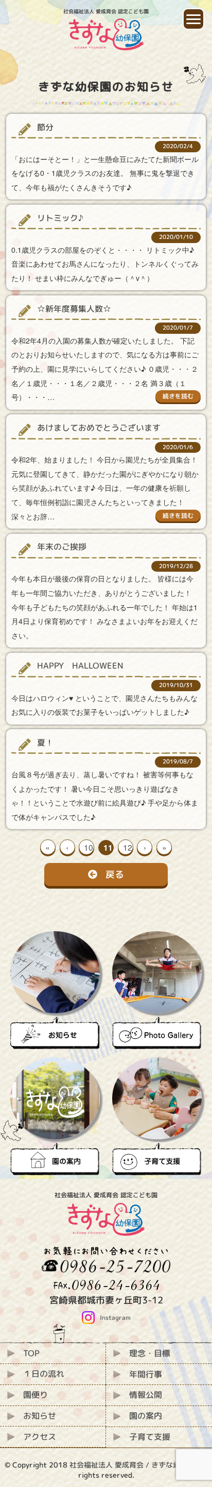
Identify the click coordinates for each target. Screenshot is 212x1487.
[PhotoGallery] (157, 990)
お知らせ (39, 1415)
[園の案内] (55, 1116)
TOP (31, 1353)
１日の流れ (43, 1373)
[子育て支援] (157, 1116)
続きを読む (178, 396)
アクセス (39, 1436)
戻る (114, 874)
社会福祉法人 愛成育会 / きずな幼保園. (133, 1465)
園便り (35, 1394)
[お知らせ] (55, 990)
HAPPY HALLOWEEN (80, 665)
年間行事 (145, 1374)
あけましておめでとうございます (99, 427)
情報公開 (145, 1394)
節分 (45, 127)
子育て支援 (149, 1436)
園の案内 (145, 1415)
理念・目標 (149, 1353)
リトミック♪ (60, 218)
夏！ (45, 742)
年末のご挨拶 (61, 546)
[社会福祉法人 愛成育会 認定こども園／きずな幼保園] (106, 44)
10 (88, 847)
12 (127, 847)
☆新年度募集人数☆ (74, 308)
